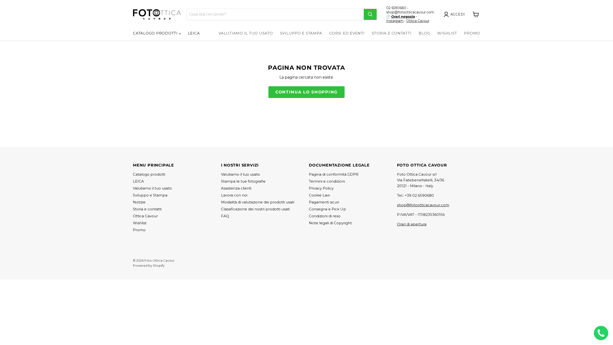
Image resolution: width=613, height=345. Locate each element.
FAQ (225, 216)
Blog (424, 33)
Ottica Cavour (417, 21)
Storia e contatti (147, 209)
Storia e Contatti (392, 33)
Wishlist (447, 33)
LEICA (194, 33)
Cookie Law (319, 195)
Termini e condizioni (327, 181)
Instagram (394, 21)
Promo (472, 33)
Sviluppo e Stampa (301, 33)
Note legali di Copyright (330, 223)
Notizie (139, 202)
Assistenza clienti (236, 188)
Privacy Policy (321, 188)
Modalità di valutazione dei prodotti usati (257, 202)
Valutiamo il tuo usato (246, 33)
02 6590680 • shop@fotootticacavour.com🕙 (410, 12)
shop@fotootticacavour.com (423, 205)
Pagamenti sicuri (324, 202)
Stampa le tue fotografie (243, 181)
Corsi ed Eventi (346, 33)
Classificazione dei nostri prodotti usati (255, 209)
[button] (455, 14)
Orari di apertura (411, 224)
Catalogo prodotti (156, 33)
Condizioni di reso (325, 216)
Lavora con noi (234, 195)
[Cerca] (370, 14)
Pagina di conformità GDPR (333, 174)
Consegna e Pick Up (327, 209)
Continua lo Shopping (306, 92)
